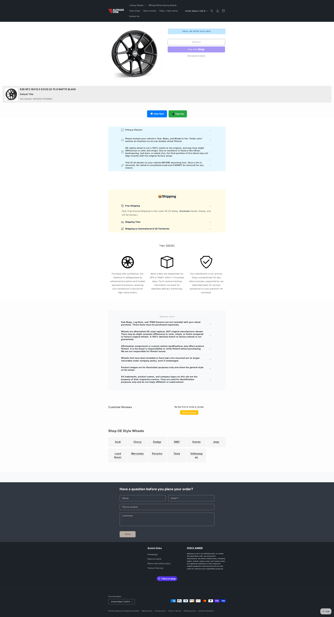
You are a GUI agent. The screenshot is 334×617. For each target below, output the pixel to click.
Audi (118, 441)
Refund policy (147, 611)
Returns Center (154, 559)
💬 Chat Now (157, 114)
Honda (196, 441)
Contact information (206, 611)
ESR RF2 (170, 245)
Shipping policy (190, 611)
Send (127, 534)
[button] (137, 5)
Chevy (137, 441)
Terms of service (174, 611)
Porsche (157, 453)
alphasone (119, 611)
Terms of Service (155, 568)
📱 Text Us (178, 114)
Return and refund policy (159, 563)
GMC (177, 441)
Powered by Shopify (131, 611)
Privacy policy (160, 611)
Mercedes (137, 453)
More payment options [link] (196, 56)
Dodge (157, 441)
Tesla (177, 453)
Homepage (153, 554)
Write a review (189, 412)
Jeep (216, 441)
